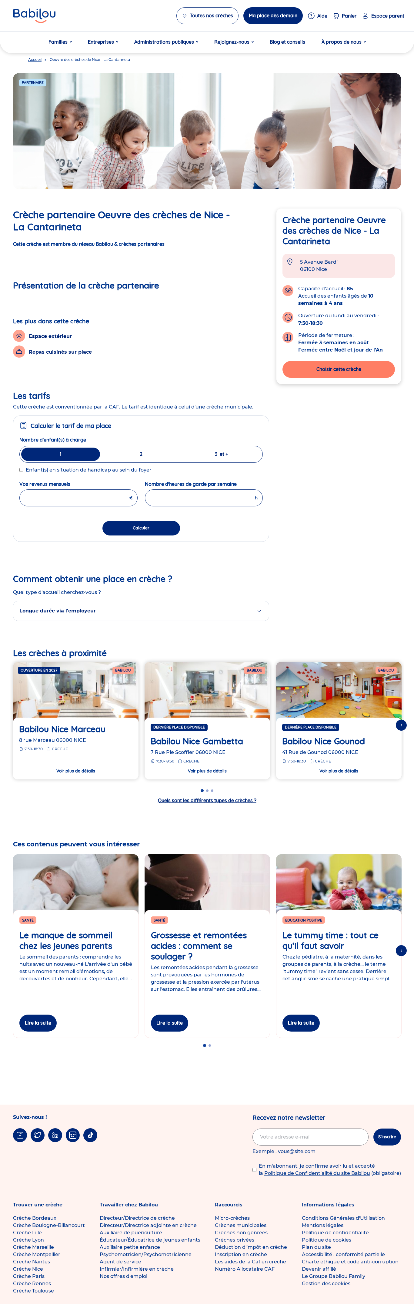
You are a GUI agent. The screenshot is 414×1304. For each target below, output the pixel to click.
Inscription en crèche (241, 1254)
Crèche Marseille (33, 1247)
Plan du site (316, 1247)
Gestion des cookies (326, 1283)
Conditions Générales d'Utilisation (343, 1218)
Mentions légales (322, 1225)
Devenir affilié (319, 1269)
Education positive (303, 920)
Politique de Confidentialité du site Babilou (317, 1173)
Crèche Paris (29, 1276)
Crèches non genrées (241, 1233)
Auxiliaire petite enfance (130, 1247)
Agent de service (120, 1262)
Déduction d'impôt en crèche (251, 1247)
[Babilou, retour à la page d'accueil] (34, 15)
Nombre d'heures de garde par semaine (204, 484)
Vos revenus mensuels (59, 484)
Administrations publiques (164, 42)
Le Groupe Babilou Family (333, 1276)
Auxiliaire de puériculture (131, 1233)
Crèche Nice (28, 1269)
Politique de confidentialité (335, 1233)
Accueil (35, 59)
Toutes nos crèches (211, 15)
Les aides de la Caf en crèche (250, 1262)
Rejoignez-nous (231, 42)
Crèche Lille (27, 1233)
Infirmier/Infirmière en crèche (137, 1269)
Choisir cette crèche (338, 369)
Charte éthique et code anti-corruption (350, 1262)
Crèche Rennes (32, 1283)
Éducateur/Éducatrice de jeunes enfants (150, 1240)
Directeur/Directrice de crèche (137, 1218)
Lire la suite (38, 1023)
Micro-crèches (232, 1218)
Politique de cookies (326, 1240)
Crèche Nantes (31, 1262)
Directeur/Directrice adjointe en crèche (148, 1225)
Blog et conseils (287, 42)
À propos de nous (342, 42)
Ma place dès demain (273, 15)
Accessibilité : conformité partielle (343, 1254)
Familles (58, 42)
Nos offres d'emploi (123, 1276)
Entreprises (101, 42)
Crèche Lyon (28, 1240)
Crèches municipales (240, 1225)
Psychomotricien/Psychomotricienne (146, 1254)
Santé (28, 920)
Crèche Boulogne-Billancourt (49, 1225)
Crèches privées (234, 1240)
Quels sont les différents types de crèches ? (207, 800)
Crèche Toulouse (33, 1291)
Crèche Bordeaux (34, 1218)
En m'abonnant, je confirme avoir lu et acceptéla (330, 1169)
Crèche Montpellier (36, 1254)
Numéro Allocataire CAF (245, 1269)
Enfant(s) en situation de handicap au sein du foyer (89, 470)
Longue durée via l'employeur (57, 611)
